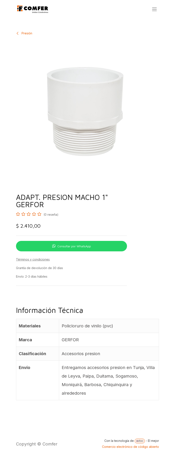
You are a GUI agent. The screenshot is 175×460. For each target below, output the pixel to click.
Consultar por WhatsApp (74, 246)
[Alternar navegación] (154, 9)
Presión (26, 33)
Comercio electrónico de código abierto (130, 446)
